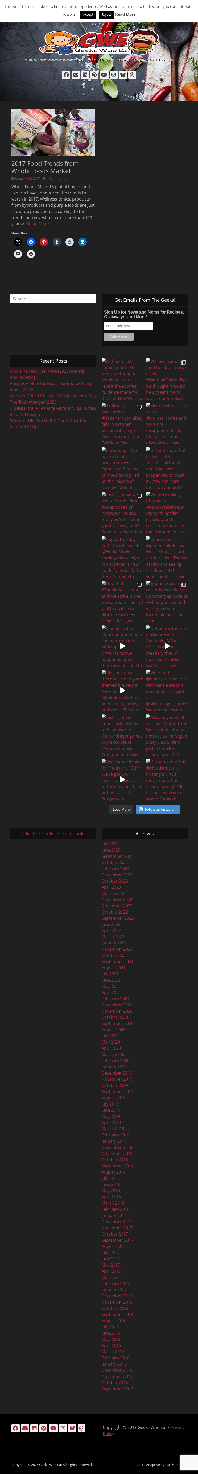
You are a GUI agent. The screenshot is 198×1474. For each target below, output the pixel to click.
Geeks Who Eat (50, 1464)
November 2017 (117, 1228)
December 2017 (117, 1221)
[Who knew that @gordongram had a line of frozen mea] (123, 646)
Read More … (40, 224)
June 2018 (111, 1184)
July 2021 (110, 974)
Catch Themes (176, 1464)
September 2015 (118, 1389)
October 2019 (115, 1085)
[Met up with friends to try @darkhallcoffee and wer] (167, 424)
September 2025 (118, 856)
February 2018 (115, 1209)
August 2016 (114, 1321)
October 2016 (115, 1308)
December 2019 (117, 1073)
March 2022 (113, 937)
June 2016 (111, 1333)
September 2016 (118, 1314)
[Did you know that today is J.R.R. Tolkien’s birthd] (167, 468)
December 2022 (117, 899)
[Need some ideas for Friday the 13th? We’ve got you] (123, 780)
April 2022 (111, 930)
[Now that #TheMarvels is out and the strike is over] (123, 602)
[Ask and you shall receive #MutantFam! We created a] (167, 735)
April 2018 (111, 1197)
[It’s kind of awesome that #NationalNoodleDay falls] (123, 424)
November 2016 (117, 1302)
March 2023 (113, 893)
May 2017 (111, 1265)
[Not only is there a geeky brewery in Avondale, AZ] (167, 646)
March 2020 (113, 1054)
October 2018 (115, 1160)
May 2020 (111, 1042)
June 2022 (111, 924)
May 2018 (111, 1190)
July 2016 (110, 1327)
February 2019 (115, 1135)
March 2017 (113, 1277)
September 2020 (118, 1023)
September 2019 (118, 1091)
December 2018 (117, 1147)
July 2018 (110, 1178)
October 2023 (115, 881)
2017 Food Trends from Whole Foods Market (45, 167)
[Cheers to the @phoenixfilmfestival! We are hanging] (167, 557)
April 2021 (111, 992)
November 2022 (117, 906)
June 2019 (111, 1110)
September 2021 (118, 961)
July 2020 (110, 1036)
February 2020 (115, 1060)
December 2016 (117, 1296)
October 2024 (115, 862)
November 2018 (117, 1153)
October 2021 (115, 955)
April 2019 (111, 1122)
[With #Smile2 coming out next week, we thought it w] (123, 379)
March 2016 (113, 1352)
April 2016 (111, 1345)
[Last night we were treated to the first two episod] (123, 513)
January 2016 (114, 1364)
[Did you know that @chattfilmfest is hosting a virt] (167, 780)
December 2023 (117, 875)
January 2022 (114, 943)
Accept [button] (88, 14)
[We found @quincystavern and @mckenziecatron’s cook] (167, 691)
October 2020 (115, 1017)
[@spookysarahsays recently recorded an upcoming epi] (167, 602)
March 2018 (113, 1203)
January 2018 (114, 1215)
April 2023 (111, 887)
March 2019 (113, 1129)
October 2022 (115, 912)
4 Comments (56, 178)
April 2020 (111, 1048)
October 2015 (115, 1382)
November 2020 (117, 1011)
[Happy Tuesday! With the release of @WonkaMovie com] (123, 557)
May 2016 (111, 1339)
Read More (125, 14)
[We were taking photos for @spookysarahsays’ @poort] (167, 513)
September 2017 (118, 1240)
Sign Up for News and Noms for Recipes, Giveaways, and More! (144, 314)
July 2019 (110, 1104)
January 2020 (114, 1067)
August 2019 (114, 1098)
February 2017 (115, 1283)
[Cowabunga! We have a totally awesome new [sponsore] (123, 468)
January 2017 (114, 1290)
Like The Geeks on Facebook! (53, 833)
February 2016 (115, 1358)
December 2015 (117, 1370)
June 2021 (111, 980)
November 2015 (117, 1376)
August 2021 (114, 968)
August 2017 (114, 1246)
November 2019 (117, 1079)
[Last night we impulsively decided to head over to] (123, 735)
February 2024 (115, 868)
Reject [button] (106, 14)
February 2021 (115, 999)
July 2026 (110, 844)
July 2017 (110, 1252)
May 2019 (111, 1116)
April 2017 (111, 1271)
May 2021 (111, 986)
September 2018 (118, 1166)
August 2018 (114, 1172)
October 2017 (115, 1234)
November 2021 (117, 949)
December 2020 (117, 1005)
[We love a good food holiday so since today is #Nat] (167, 379)
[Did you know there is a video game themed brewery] (123, 691)
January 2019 (114, 1141)
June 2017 (111, 1259)
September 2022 (118, 918)
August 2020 (114, 1029)
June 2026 (111, 850)
